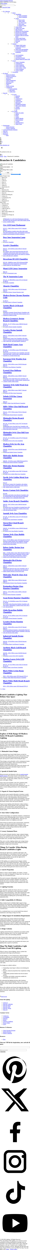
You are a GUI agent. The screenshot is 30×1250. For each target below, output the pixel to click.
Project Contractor (10, 128)
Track (16, 42)
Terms (7, 1249)
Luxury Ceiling (19, 70)
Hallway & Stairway (11, 76)
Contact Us (6, 1016)
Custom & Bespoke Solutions (10, 129)
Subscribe (3, 1051)
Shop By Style (6, 1007)
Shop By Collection (8, 1004)
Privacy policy (13, 1249)
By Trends (14, 111)
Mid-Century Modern (20, 105)
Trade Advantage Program (6, 0)
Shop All (5, 131)
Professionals (6, 125)
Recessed (17, 41)
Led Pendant (18, 56)
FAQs (4, 1024)
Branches (17, 108)
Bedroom (8, 79)
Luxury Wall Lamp (20, 66)
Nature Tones (18, 124)
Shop (5, 156)
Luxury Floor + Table (20, 67)
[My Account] (0, 140)
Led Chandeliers (19, 55)
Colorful (17, 107)
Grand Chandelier (19, 65)
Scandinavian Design (20, 104)
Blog (7, 135)
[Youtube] (15, 1238)
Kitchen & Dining (10, 74)
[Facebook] (15, 1145)
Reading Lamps (22, 25)
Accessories (15, 72)
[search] (0, 138)
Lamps (17, 18)
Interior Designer (10, 127)
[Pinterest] (15, 1084)
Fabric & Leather (19, 112)
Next (4, 689)
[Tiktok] (15, 1207)
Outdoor (14, 44)
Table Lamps (21, 21)
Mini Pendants (18, 29)
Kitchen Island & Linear (21, 34)
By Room (5, 73)
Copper (17, 117)
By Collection (6, 11)
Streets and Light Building (21, 49)
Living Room (9, 77)
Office (7, 84)
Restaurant (8, 83)
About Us (5, 132)
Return (4, 1020)
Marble (17, 114)
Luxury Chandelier (20, 62)
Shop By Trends (7, 1008)
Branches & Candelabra (21, 32)
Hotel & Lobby (10, 82)
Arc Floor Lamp (22, 22)
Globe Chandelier (22, 15)
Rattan (17, 115)
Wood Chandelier (22, 17)
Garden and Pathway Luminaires (20, 47)
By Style (14, 94)
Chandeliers (18, 14)
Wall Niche (12, 90)
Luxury (14, 60)
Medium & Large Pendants (22, 31)
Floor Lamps (21, 20)
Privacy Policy (6, 1023)
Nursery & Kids (10, 86)
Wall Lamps (21, 24)
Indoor (14, 13)
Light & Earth (18, 101)
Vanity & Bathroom (11, 80)
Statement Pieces (19, 122)
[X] (15, 1114)
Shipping (5, 1018)
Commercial (9, 87)
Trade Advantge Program (9, 1030)
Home (1, 156)
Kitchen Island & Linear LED (22, 59)
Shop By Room (7, 1005)
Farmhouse (18, 100)
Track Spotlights (13, 89)
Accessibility (6, 1017)
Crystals (17, 121)
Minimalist (18, 103)
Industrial (17, 96)
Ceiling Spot (12, 91)
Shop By (5, 93)
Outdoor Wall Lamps (20, 45)
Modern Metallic (19, 118)
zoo (16, 110)
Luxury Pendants (19, 69)
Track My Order (6, 7)
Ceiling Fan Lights (19, 28)
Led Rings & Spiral (20, 58)
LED (13, 53)
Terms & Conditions (8, 1021)
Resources (5, 134)
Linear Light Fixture (20, 38)
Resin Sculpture (19, 120)
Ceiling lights (18, 27)
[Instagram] (15, 1176)
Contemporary (18, 63)
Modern (17, 97)
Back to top (4, 996)
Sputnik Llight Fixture (20, 39)
